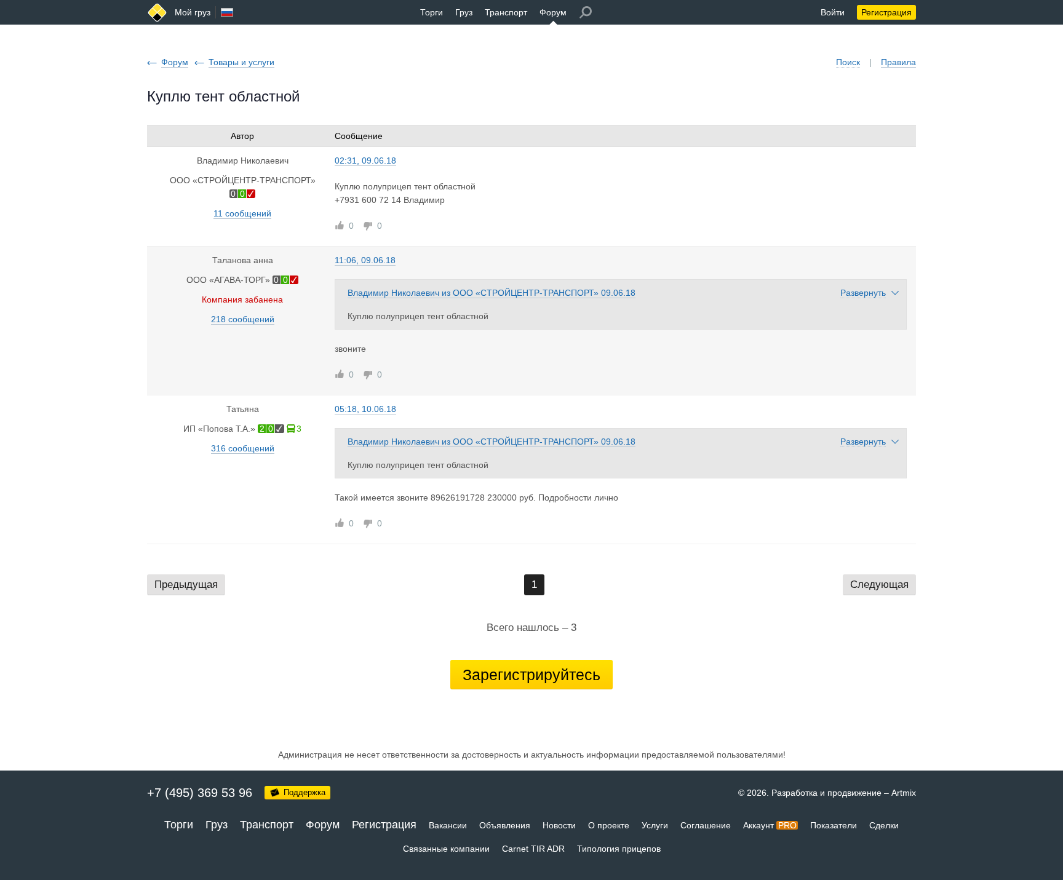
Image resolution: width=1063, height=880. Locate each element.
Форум (553, 12)
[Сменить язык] (227, 12)
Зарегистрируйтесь (531, 674)
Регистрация (886, 12)
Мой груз (192, 12)
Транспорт (506, 12)
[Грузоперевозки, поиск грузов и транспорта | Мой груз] (157, 12)
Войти (833, 12)
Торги (431, 12)
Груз (463, 12)
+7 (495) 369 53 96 (199, 792)
